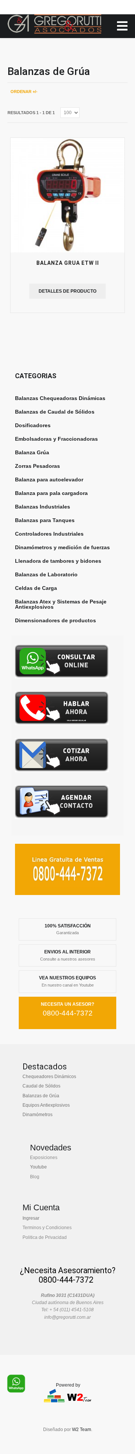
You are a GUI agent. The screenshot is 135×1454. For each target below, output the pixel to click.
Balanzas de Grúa (40, 1095)
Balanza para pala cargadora (51, 493)
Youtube (38, 1167)
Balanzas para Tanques (45, 520)
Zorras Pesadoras (37, 466)
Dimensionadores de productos (55, 620)
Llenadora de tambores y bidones (58, 561)
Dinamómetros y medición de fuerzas (62, 547)
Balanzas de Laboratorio (46, 574)
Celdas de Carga (36, 588)
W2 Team (81, 1429)
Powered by (68, 1385)
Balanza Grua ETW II (67, 263)
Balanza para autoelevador (49, 480)
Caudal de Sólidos (41, 1086)
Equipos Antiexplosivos (46, 1105)
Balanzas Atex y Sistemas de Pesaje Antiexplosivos (60, 604)
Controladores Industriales (49, 534)
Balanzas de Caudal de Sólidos (54, 412)
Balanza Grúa (32, 452)
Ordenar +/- (24, 91)
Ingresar (30, 1218)
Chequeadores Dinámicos (49, 1076)
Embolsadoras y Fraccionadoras (56, 439)
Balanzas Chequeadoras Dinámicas (60, 398)
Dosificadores (33, 425)
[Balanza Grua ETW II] (67, 195)
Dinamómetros (37, 1114)
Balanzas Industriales (42, 507)
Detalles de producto (67, 291)
